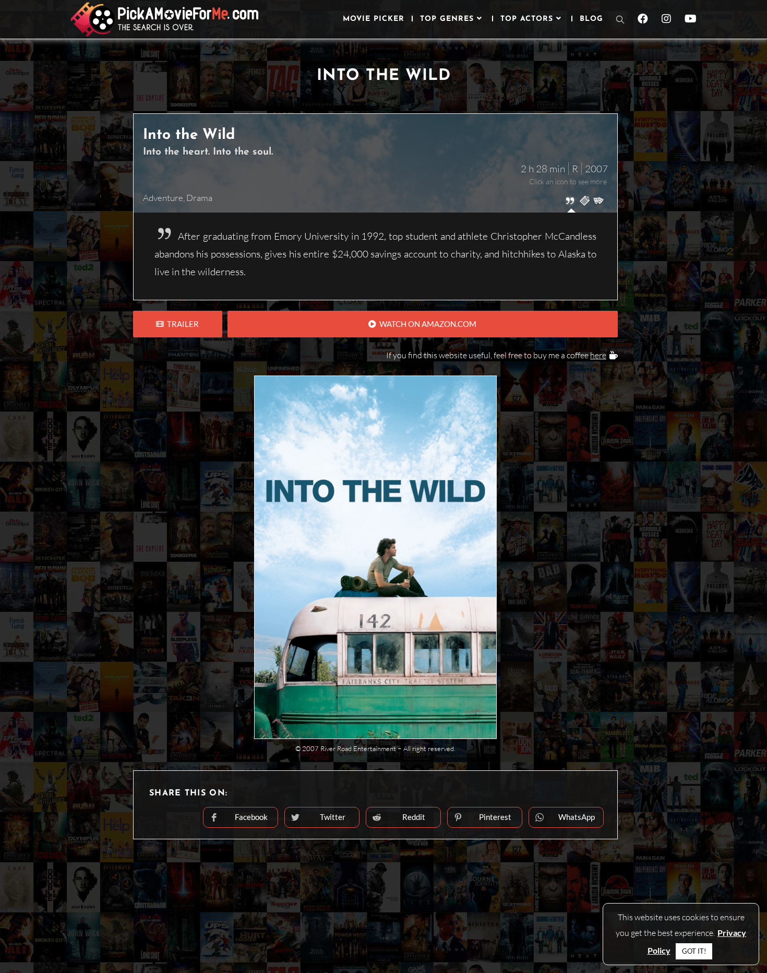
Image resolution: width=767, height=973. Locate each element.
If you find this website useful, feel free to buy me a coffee (496, 355)
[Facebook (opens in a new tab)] (642, 19)
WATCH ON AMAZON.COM (426, 324)
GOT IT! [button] (694, 951)
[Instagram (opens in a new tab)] (666, 19)
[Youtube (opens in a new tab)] (690, 19)
